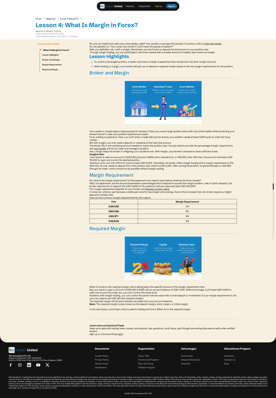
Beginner (51, 18)
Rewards (185, 363)
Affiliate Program (146, 367)
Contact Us (229, 359)
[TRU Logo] (111, 6)
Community (187, 355)
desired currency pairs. (157, 189)
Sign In (171, 6)
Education (229, 355)
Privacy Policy (102, 359)
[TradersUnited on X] (47, 365)
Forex (39, 18)
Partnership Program (148, 359)
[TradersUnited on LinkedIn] (29, 365)
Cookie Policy (102, 355)
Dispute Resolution (190, 359)
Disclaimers (101, 367)
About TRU (143, 355)
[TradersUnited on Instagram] (20, 365)
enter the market (212, 43)
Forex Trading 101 (69, 18)
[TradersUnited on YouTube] (38, 365)
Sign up (158, 6)
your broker (100, 148)
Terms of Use (101, 363)
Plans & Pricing (145, 363)
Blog (226, 363)
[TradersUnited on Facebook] (11, 365)
